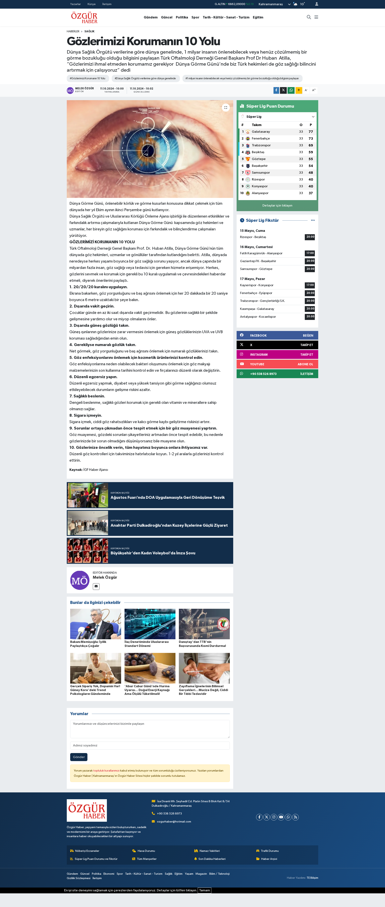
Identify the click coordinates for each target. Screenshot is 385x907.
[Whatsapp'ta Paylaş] (291, 90)
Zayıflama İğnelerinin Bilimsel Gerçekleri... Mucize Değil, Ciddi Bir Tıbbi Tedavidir (203, 690)
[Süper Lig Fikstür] (313, 220)
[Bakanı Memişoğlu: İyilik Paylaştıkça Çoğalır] (95, 624)
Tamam (204, 890)
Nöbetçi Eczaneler (87, 850)
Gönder (79, 757)
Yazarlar (75, 4)
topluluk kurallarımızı (106, 770)
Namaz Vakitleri (210, 850)
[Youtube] (281, 817)
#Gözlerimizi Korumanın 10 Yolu (87, 78)
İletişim (106, 4)
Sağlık (89, 31)
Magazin (201, 873)
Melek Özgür (105, 577)
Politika (182, 17)
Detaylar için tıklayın (277, 205)
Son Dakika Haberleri (212, 858)
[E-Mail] (96, 586)
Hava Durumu (146, 850)
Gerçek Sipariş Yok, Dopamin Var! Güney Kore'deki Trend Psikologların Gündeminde (95, 690)
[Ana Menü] (316, 17)
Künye (92, 4)
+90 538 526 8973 (169, 813)
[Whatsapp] (288, 817)
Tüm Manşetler (147, 858)
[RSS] (295, 817)
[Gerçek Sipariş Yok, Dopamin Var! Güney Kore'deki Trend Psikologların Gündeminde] (95, 668)
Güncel (166, 17)
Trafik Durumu (270, 850)
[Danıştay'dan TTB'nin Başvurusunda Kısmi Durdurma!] (204, 624)
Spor (195, 17)
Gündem (151, 17)
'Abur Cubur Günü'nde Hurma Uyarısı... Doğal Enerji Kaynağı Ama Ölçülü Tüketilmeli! (147, 690)
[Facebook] (259, 817)
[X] (266, 817)
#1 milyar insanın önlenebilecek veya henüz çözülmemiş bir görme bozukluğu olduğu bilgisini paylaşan (242, 78)
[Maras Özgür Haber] (84, 17)
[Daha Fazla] (299, 90)
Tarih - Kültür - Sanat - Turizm (226, 17)
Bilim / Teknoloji (219, 873)
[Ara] (309, 17)
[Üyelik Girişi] (315, 4)
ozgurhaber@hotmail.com (174, 821)
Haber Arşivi (269, 858)
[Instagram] (274, 817)
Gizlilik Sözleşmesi (78, 878)
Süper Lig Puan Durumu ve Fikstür (96, 858)
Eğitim (258, 17)
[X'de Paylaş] (283, 90)
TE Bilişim (312, 877)
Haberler (73, 31)
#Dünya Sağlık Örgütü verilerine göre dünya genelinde (145, 78)
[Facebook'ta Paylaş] (276, 90)
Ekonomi (108, 873)
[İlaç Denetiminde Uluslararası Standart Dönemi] (150, 624)
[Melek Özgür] (79, 580)
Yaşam (189, 873)
